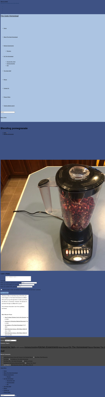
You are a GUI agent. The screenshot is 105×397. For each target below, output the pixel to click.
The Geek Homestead (10, 16)
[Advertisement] (56, 147)
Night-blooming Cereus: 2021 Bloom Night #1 (16, 333)
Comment (3, 280)
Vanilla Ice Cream (28, 361)
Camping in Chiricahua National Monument (15, 321)
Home (5, 371)
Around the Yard (8, 347)
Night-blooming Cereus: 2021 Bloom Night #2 (16, 329)
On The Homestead (77, 347)
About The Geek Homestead (11, 372)
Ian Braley (6, 359)
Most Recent (63, 347)
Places (90, 347)
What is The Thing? (31, 363)
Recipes (96, 347)
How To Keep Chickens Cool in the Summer (15, 317)
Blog (16, 347)
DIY (18, 347)
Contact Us (6, 390)
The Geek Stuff (7, 386)
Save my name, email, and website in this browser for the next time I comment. (21, 289)
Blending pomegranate (9, 134)
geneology (22, 347)
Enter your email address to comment (10, 284)
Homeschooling (31, 347)
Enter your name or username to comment (11, 282)
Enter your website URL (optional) (9, 286)
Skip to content (4, 1)
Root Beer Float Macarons (41, 357)
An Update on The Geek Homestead (14, 325)
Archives (3, 340)
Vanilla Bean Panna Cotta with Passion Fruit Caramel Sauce (18, 357)
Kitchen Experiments (48, 347)
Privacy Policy (7, 392)
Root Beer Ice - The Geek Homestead (13, 361)
